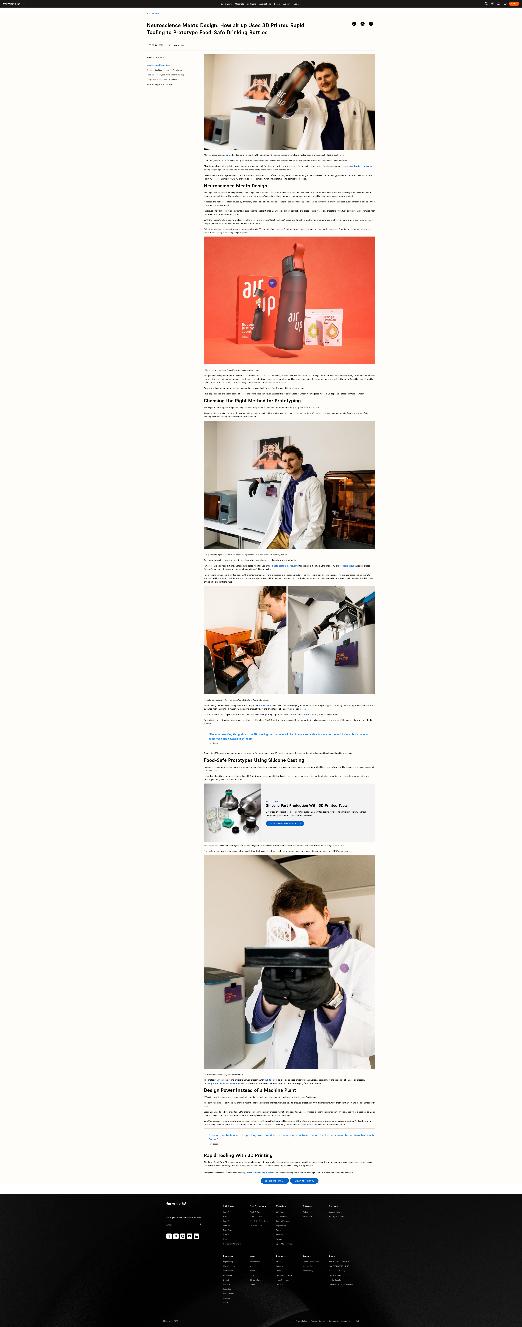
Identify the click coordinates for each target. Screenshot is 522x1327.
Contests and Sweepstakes (340, 1321)
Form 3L (308, 714)
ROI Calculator (255, 1280)
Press (278, 1270)
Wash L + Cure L (256, 1216)
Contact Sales (335, 1275)
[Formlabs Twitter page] (176, 1236)
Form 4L (226, 1221)
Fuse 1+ (226, 1239)
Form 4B (226, 1216)
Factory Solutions (336, 1216)
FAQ (357, 1321)
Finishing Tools (256, 1225)
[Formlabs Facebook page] (169, 1236)
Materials (239, 3)
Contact (298, 3)
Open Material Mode (284, 1244)
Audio (225, 1302)
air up (229, 154)
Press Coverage (282, 1280)
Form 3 (294, 714)
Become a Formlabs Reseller (341, 1284)
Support (286, 3)
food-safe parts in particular (282, 565)
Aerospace (227, 1275)
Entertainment (229, 1293)
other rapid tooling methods (261, 1172)
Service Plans (334, 1212)
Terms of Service (318, 1321)
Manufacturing (229, 1266)
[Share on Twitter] (363, 24)
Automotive (228, 1270)
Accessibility (308, 1270)
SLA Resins (280, 1212)
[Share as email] (371, 24)
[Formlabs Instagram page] (182, 1236)
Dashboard (307, 1216)
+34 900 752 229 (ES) (338, 1270)
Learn (277, 3)
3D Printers (226, 3)
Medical (279, 1235)
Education (227, 1289)
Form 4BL (227, 1225)
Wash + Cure (255, 1212)
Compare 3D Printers (232, 1244)
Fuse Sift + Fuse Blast (259, 1221)
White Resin (271, 1079)
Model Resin (235, 1083)
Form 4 (226, 1212)
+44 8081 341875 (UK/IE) (339, 1266)
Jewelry (226, 1298)
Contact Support (309, 1266)
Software (251, 3)
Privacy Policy (301, 1321)
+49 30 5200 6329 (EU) (339, 1261)
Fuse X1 (226, 1235)
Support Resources (311, 1261)
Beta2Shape (265, 705)
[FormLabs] (11, 4)
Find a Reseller (335, 1280)
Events (252, 1275)
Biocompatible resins (214, 1083)
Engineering (281, 1225)
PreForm (306, 1212)
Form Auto (227, 1230)
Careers (279, 1266)
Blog (251, 1266)
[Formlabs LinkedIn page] (196, 1236)
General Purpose (283, 1221)
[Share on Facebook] (354, 24)
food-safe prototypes (361, 166)
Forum (252, 1284)
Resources (254, 1270)
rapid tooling (349, 565)
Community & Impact (284, 1275)
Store (514, 4)
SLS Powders (281, 1216)
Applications (265, 3)
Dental (279, 1230)
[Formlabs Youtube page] (189, 1236)
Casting (279, 1239)
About (278, 1261)
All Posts (155, 13)
